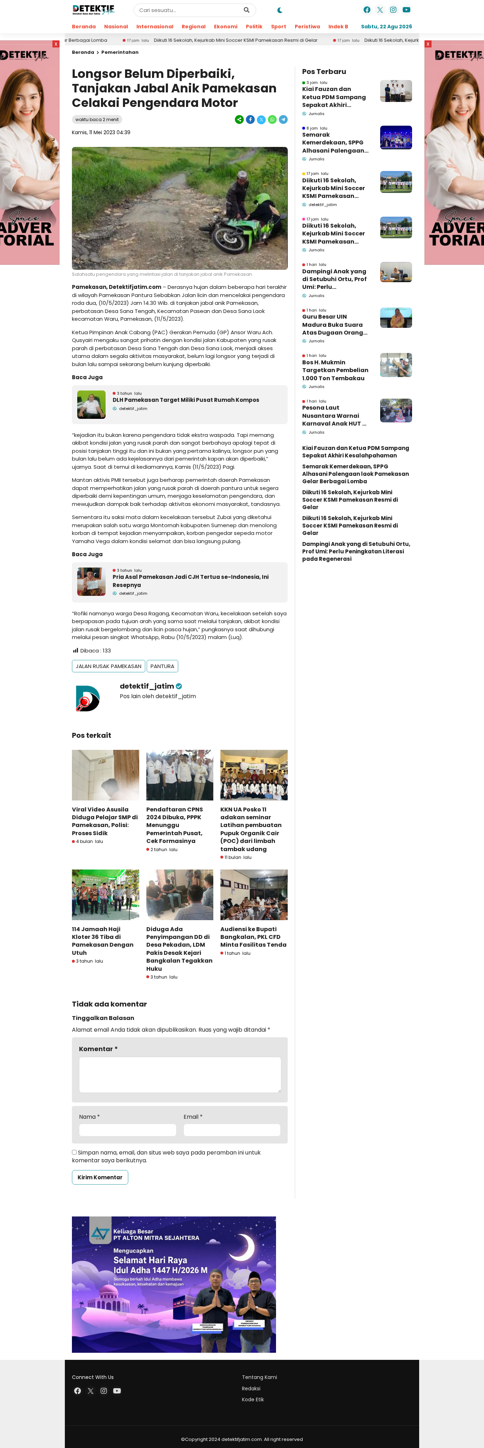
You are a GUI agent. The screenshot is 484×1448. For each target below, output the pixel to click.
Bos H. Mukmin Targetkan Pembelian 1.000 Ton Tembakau (335, 370)
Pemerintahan (120, 52)
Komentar (98, 1048)
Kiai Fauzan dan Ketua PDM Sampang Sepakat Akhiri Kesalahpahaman (334, 97)
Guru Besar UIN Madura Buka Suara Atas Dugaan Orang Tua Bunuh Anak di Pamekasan (332, 325)
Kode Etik (253, 1399)
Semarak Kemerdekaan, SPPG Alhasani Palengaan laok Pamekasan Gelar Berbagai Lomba (333, 143)
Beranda (84, 26)
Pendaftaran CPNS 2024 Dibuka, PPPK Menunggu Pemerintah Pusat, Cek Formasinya (174, 825)
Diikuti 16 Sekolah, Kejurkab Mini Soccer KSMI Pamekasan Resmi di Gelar (185, 40)
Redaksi (251, 1388)
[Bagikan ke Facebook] (250, 119)
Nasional (116, 26)
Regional (194, 26)
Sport (278, 26)
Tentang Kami (259, 1377)
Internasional (154, 26)
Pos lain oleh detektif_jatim (158, 696)
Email (193, 1117)
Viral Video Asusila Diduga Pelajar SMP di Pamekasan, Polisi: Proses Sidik (105, 821)
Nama (89, 1117)
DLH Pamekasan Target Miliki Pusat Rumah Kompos (186, 400)
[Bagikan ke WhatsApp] (272, 119)
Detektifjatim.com (135, 287)
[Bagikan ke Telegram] (283, 119)
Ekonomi (225, 26)
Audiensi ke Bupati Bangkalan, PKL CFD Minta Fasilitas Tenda (253, 937)
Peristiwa (307, 26)
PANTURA (162, 666)
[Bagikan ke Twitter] (261, 119)
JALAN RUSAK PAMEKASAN (108, 666)
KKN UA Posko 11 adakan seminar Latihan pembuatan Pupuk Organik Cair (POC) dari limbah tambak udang (251, 829)
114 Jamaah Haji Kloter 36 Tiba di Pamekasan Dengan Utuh (103, 941)
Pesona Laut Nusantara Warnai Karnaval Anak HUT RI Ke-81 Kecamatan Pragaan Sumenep (335, 416)
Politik (254, 26)
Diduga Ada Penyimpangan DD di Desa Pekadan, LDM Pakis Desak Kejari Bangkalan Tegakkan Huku (179, 949)
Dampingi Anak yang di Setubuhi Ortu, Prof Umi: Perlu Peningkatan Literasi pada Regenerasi (334, 279)
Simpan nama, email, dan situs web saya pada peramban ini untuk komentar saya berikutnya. (166, 1156)
